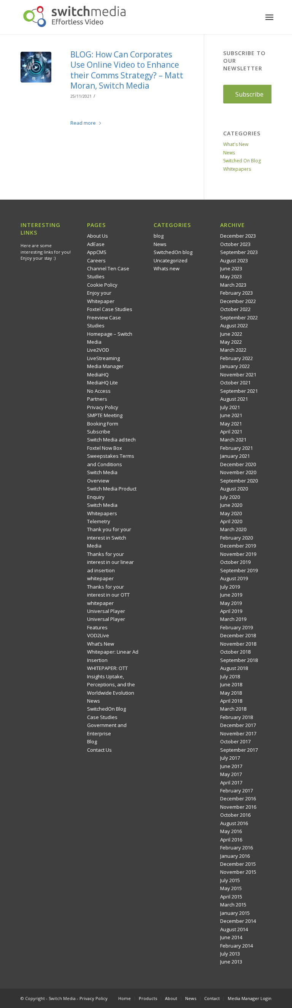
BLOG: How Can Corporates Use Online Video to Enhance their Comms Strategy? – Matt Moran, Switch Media (126, 70)
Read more (83, 122)
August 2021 (234, 398)
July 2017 (230, 757)
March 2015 (233, 904)
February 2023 (236, 292)
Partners (97, 398)
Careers (96, 260)
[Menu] (269, 17)
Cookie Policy (102, 284)
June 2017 (231, 766)
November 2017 (238, 733)
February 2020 (236, 537)
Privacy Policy (102, 407)
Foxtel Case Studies (109, 309)
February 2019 (236, 627)
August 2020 (234, 488)
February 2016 (236, 847)
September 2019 (239, 570)
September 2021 (239, 390)
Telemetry (98, 521)
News (229, 152)
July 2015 (230, 880)
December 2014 (238, 921)
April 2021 (231, 431)
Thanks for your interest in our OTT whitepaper (108, 594)
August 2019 (234, 578)
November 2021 (238, 374)
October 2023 (235, 244)
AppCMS (96, 252)
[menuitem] (269, 17)
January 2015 (235, 913)
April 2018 (231, 700)
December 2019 (238, 545)
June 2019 (231, 594)
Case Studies (102, 717)
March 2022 (233, 349)
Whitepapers (237, 169)
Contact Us (99, 749)
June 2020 (231, 505)
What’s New (100, 643)
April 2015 (231, 896)
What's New (235, 144)
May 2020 (231, 513)
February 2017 (236, 790)
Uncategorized (170, 260)
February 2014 (236, 945)
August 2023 (234, 260)
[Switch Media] (74, 17)
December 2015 (238, 863)
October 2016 (235, 814)
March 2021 (233, 439)
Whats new (166, 268)
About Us (97, 235)
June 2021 (231, 415)
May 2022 (231, 341)
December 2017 (238, 725)
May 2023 (231, 276)
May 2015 (231, 888)
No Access (99, 390)
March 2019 (233, 619)
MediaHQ (98, 374)
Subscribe (98, 431)
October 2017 (235, 741)
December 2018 (238, 635)
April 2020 (231, 521)
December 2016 (238, 798)
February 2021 (236, 447)
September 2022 (239, 317)
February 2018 (236, 717)
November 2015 (238, 871)
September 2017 (239, 749)
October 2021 (235, 382)
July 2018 (230, 676)
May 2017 (231, 774)
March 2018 (233, 708)
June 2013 (231, 961)
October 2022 (235, 309)
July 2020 (230, 497)
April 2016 (231, 839)
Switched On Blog (242, 160)
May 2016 (231, 831)
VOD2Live (98, 635)
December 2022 (238, 301)
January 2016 (235, 855)
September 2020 (239, 480)
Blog (92, 741)
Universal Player (106, 611)
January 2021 (235, 455)
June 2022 (231, 333)
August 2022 (234, 325)
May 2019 (231, 603)
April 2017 (231, 782)
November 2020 (238, 472)
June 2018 (231, 684)
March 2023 (233, 284)
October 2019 (235, 562)
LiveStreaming (103, 358)
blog (158, 235)
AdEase (96, 244)
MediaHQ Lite (102, 382)
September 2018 (239, 660)
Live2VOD (98, 349)
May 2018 (231, 692)
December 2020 (238, 464)
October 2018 (235, 651)
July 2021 (230, 407)
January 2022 (235, 366)
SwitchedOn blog (173, 252)
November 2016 (238, 806)
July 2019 (230, 586)
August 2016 (234, 823)
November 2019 (238, 554)
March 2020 (233, 529)
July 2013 (230, 953)
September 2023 (239, 252)
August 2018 (234, 668)
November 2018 (238, 643)
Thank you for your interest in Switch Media (109, 537)
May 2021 (231, 423)
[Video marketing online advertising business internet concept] (36, 67)
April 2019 (231, 611)
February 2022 (236, 358)
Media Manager (105, 366)
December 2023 (238, 235)
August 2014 (234, 929)
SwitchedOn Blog (106, 708)
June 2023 (231, 268)
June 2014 (231, 937)
